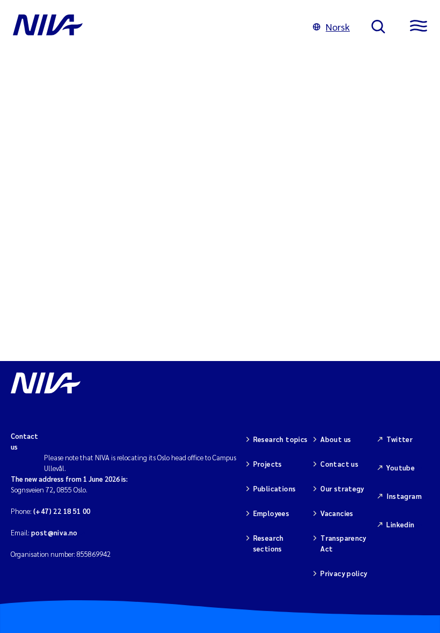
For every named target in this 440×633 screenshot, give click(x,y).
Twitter (399, 439)
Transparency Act (343, 543)
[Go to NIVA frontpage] (152, 26)
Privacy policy (343, 573)
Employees (271, 513)
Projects (267, 463)
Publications (274, 488)
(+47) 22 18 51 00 (62, 511)
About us (335, 439)
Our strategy (342, 488)
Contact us (339, 463)
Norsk (338, 26)
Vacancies (337, 513)
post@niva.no (54, 532)
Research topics (280, 439)
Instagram (404, 495)
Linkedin (400, 524)
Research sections (268, 543)
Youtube (400, 467)
